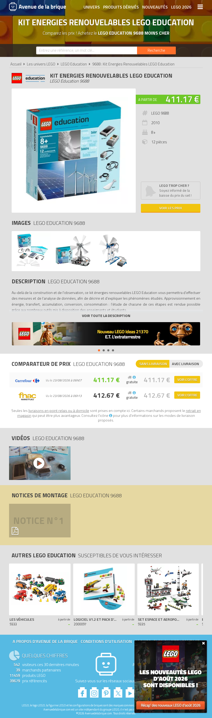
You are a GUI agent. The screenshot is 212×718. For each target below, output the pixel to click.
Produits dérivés (121, 7)
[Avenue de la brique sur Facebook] (82, 691)
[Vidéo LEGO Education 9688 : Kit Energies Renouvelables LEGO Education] (38, 463)
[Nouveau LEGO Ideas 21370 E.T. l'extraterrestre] (106, 334)
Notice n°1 (38, 520)
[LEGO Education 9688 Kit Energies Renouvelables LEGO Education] (32, 267)
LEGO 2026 (181, 7)
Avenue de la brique (37, 6)
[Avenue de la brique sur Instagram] (94, 691)
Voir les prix (170, 208)
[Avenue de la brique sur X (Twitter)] (118, 691)
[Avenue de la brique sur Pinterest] (106, 691)
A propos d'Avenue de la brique (45, 641)
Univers (92, 7)
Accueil (15, 64)
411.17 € (182, 99)
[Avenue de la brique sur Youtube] (129, 691)
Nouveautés (155, 7)
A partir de (147, 99)
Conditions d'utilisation (106, 641)
